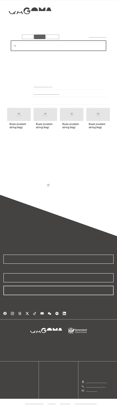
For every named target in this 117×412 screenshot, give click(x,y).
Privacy (52, 402)
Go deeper (41, 30)
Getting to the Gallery (96, 381)
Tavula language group (46, 93)
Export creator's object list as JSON (28, 185)
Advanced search (97, 36)
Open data (8, 374)
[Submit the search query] (12, 45)
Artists (28, 30)
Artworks (16, 30)
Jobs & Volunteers (34, 402)
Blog (5, 384)
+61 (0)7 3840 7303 (95, 386)
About (6, 387)
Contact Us (91, 390)
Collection (28, 20)
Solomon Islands (42, 85)
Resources (52, 36)
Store (6, 380)
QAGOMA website (12, 377)
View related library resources (26, 169)
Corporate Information (85, 402)
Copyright (65, 402)
